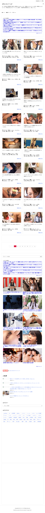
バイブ (19, 415)
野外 (13, 421)
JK (10, 56)
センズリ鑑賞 (38, 413)
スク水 (33, 413)
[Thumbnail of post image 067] (33, 192)
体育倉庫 (15, 417)
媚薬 (11, 419)
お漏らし (18, 413)
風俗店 (30, 421)
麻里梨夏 (39, 421)
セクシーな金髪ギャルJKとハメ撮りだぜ (11, 150)
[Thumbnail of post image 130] (33, 118)
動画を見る (19, 59)
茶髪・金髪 (4, 57)
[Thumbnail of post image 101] (11, 168)
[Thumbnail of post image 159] (33, 44)
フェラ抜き (28, 415)
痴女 (41, 80)
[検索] (43, 1)
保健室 (20, 417)
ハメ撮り (16, 153)
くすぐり (23, 413)
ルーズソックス (39, 56)
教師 (17, 419)
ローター (5, 417)
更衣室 (21, 419)
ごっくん (28, 413)
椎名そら (37, 155)
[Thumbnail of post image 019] (11, 217)
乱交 (34, 131)
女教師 (36, 131)
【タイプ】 (9, 12)
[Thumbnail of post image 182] (33, 168)
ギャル (13, 56)
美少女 (7, 205)
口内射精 (31, 417)
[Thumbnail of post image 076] (11, 192)
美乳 (27, 419)
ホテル (30, 106)
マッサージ (38, 179)
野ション (9, 421)
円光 (23, 417)
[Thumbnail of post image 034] (33, 94)
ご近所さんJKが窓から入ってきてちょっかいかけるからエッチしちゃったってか (24, 382)
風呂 (35, 421)
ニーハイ (14, 415)
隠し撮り (18, 421)
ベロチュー (35, 415)
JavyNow (9, 57)
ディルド (5, 415)
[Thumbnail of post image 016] (33, 143)
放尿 (14, 419)
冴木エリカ (14, 57)
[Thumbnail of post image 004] (11, 68)
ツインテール (17, 130)
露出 (26, 421)
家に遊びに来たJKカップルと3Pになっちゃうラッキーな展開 (21, 391)
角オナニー (39, 419)
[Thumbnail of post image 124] (11, 44)
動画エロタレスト (39, 33)
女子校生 (16, 56)
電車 (22, 421)
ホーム (4, 12)
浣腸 (24, 419)
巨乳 (19, 79)
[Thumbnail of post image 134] (33, 69)
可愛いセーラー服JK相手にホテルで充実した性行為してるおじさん (22, 378)
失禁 (35, 417)
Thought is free (29, 510)
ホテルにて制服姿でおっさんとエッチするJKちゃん (19, 395)
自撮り (34, 419)
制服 (18, 57)
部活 (4, 421)
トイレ (9, 180)
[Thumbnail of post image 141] (11, 93)
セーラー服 (17, 204)
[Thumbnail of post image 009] (33, 217)
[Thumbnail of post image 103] (11, 118)
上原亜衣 (10, 417)
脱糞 (31, 419)
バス (23, 415)
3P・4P (32, 130)
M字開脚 (13, 413)
